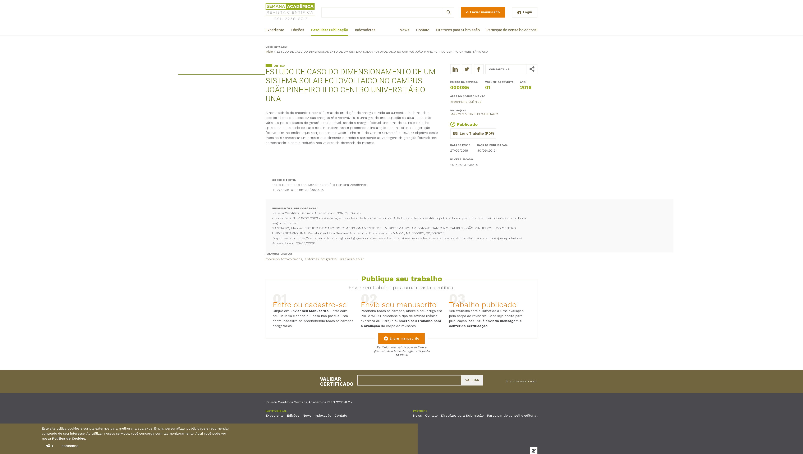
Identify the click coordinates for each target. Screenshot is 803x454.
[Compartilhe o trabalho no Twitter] (467, 69)
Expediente (275, 30)
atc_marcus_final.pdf (473, 133)
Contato (422, 30)
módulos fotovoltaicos (284, 259)
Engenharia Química (465, 102)
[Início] (290, 12)
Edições (297, 30)
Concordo (69, 446)
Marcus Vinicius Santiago (474, 114)
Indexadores (365, 30)
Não (49, 446)
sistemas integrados (321, 259)
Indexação (323, 415)
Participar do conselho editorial (511, 30)
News (404, 30)
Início (269, 51)
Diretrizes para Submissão (458, 30)
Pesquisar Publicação (329, 30)
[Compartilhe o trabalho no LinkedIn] (455, 69)
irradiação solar (351, 259)
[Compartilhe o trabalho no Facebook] (479, 69)
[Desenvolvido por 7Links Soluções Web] (533, 450)
